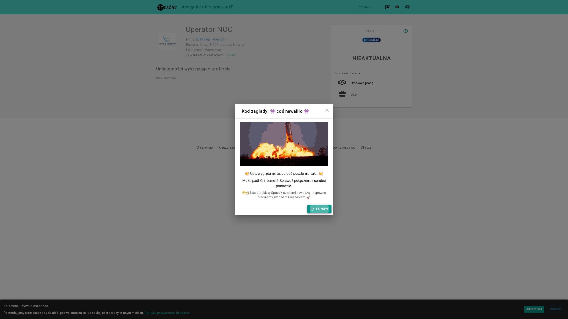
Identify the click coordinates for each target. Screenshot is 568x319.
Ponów (322, 209)
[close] (327, 110)
